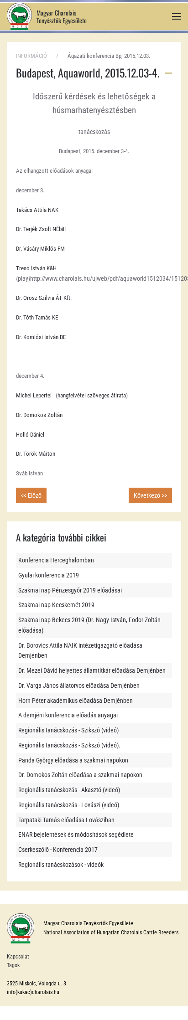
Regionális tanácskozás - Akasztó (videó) (69, 789)
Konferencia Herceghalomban (56, 560)
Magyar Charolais (56, 12)
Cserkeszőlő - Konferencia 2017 (58, 849)
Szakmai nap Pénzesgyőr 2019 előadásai (70, 590)
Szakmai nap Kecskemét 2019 (56, 604)
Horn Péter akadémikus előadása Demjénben (75, 700)
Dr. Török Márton (35, 453)
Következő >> (150, 495)
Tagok (13, 965)
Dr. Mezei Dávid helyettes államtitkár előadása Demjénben (92, 670)
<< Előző (31, 495)
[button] (176, 16)
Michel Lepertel (34, 395)
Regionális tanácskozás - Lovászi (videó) (68, 805)
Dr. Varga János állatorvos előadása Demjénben (79, 685)
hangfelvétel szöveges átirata (91, 395)
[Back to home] (19, 16)
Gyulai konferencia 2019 (48, 575)
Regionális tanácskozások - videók (61, 864)
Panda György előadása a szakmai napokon (73, 760)
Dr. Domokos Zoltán (39, 415)
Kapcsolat (18, 956)
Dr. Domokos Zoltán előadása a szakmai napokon (80, 774)
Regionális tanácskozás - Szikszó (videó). (69, 745)
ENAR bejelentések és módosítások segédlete (76, 834)
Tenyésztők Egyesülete (62, 20)
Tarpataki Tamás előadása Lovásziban (66, 820)
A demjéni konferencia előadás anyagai (68, 715)
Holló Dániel (30, 434)
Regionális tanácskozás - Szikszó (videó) (68, 730)
